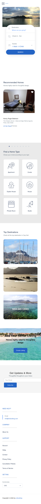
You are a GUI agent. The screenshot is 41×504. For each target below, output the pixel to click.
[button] (9, 146)
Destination (15, 27)
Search (20, 52)
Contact (4, 455)
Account (5, 445)
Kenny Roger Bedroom (10, 118)
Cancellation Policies (8, 464)
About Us (5, 432)
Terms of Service (7, 468)
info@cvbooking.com (11, 419)
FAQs (4, 450)
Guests (14, 44)
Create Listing (20, 350)
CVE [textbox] (5, 485)
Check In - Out (16, 36)
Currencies (5, 482)
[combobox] (12, 485)
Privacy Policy (6, 459)
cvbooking (19, 498)
